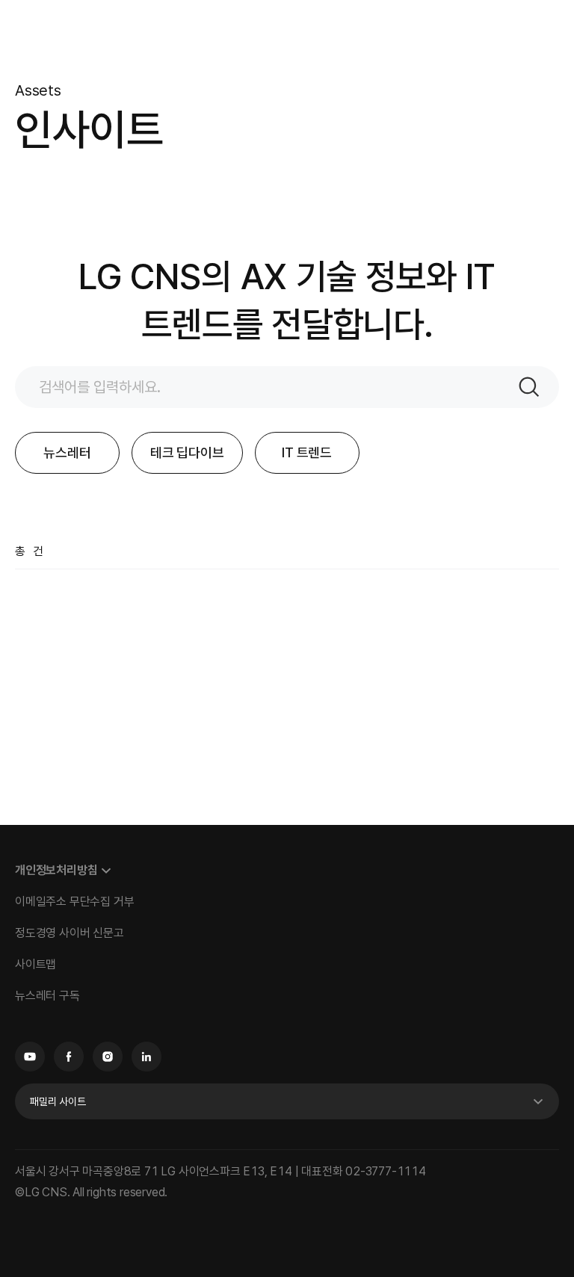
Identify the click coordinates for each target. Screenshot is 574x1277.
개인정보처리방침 (56, 870)
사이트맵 (35, 964)
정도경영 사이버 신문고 (69, 933)
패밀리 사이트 (58, 1101)
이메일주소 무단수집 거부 (74, 901)
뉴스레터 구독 (47, 996)
